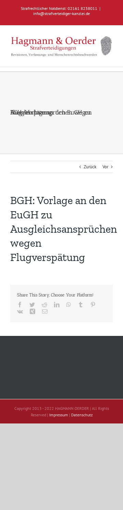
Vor (105, 167)
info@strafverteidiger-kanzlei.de (61, 13)
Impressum (58, 414)
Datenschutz (82, 414)
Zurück (90, 167)
